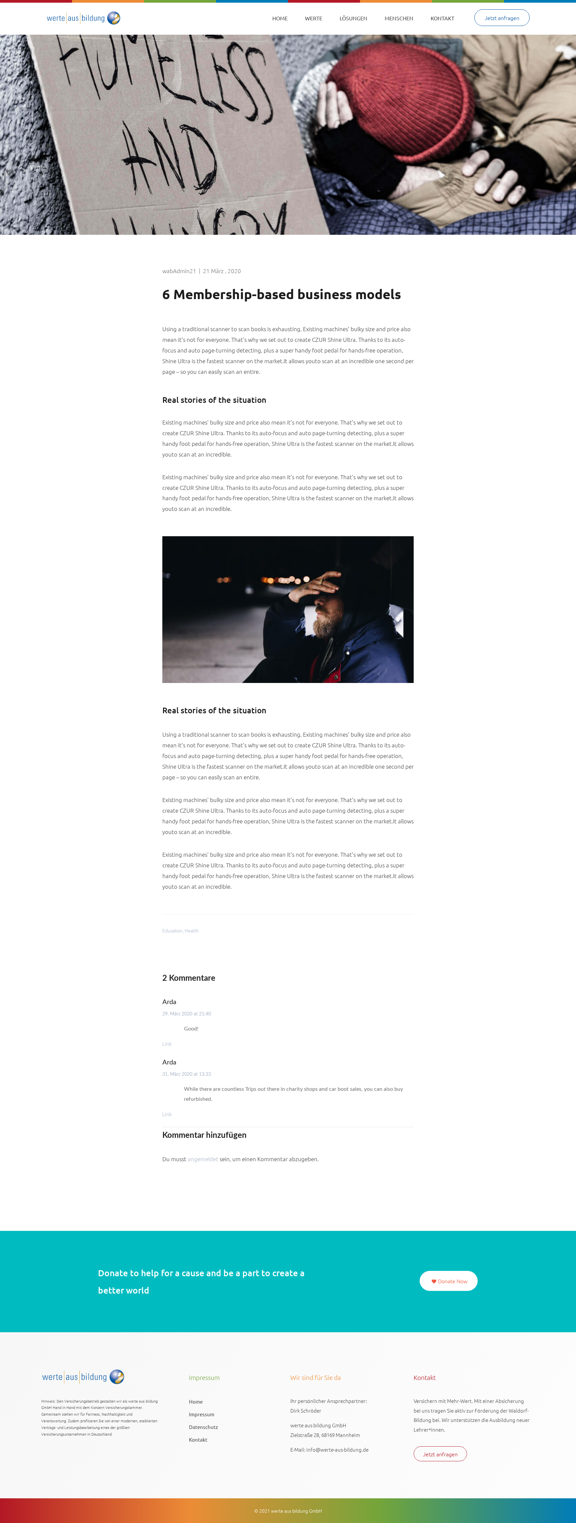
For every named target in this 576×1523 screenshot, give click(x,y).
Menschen (399, 18)
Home (280, 18)
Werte (313, 18)
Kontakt (442, 18)
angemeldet (203, 1159)
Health (192, 930)
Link (167, 1043)
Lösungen (353, 18)
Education (172, 930)
